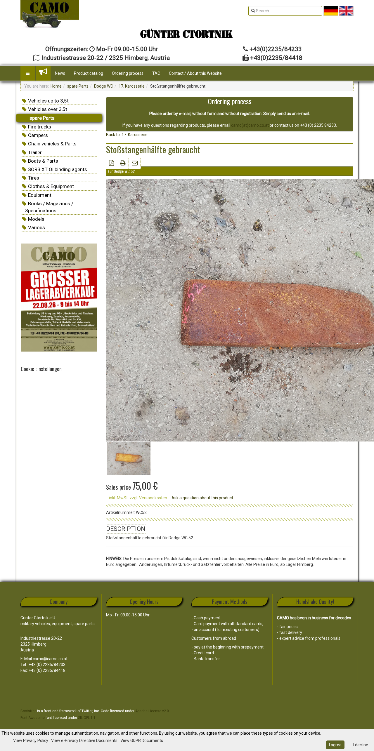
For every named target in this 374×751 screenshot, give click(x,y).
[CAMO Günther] (49, 14)
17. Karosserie (132, 86)
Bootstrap (28, 711)
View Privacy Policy (30, 740)
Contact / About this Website (195, 73)
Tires (33, 178)
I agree (335, 745)
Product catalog (88, 73)
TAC (156, 73)
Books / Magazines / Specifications (49, 207)
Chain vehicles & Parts (52, 144)
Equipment (39, 195)
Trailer (35, 152)
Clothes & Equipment (51, 186)
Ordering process (127, 73)
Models (36, 219)
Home (56, 86)
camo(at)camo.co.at (250, 125)
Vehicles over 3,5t (47, 109)
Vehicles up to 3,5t (48, 101)
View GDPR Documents (141, 740)
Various (36, 227)
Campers (38, 135)
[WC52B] (128, 458)
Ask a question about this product (202, 498)
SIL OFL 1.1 (87, 718)
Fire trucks (39, 127)
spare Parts (78, 86)
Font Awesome (32, 718)
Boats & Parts (43, 161)
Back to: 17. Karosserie (127, 134)
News (60, 73)
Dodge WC (103, 86)
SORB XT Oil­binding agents (57, 169)
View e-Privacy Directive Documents (84, 740)
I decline (360, 745)
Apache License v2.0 (152, 711)
